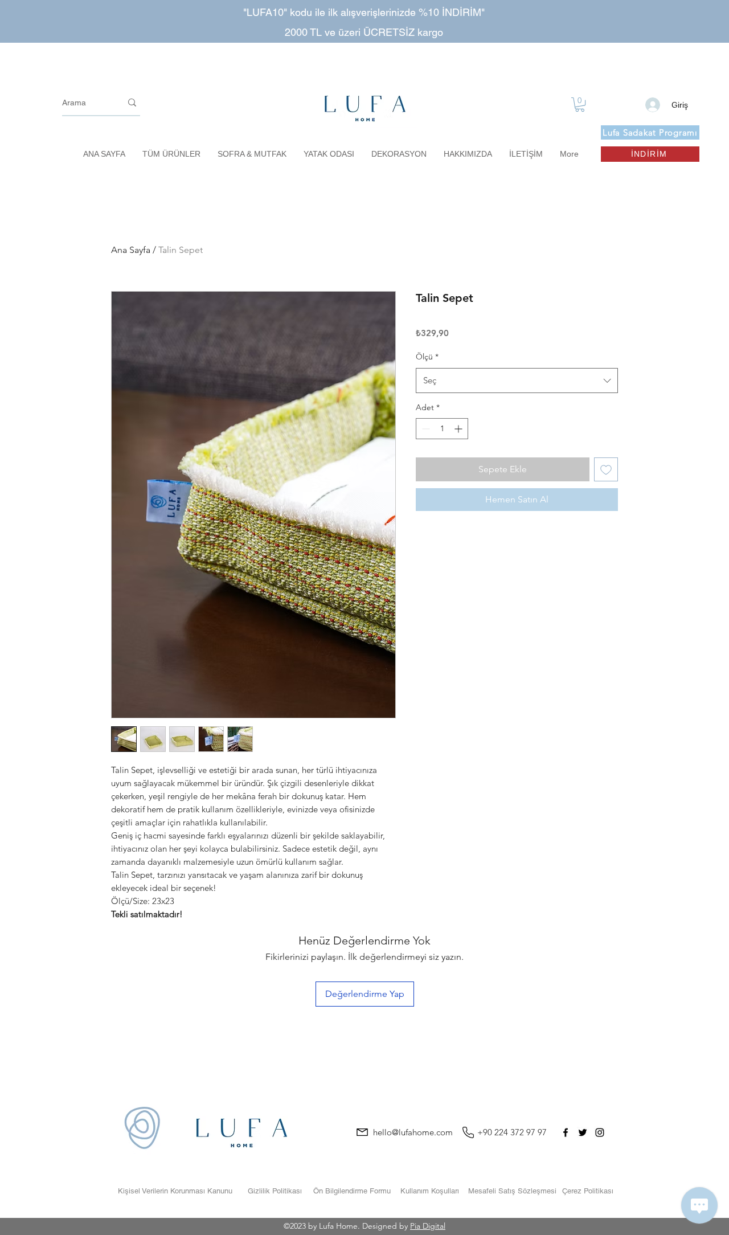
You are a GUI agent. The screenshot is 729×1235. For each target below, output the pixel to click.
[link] (579, 104)
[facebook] (565, 1132)
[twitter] (582, 1132)
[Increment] (459, 429)
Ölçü (427, 356)
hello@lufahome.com (413, 1132)
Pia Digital (427, 1226)
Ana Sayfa (130, 249)
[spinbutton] (442, 429)
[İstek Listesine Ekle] (606, 469)
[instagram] (599, 1132)
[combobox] (517, 380)
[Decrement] (424, 429)
